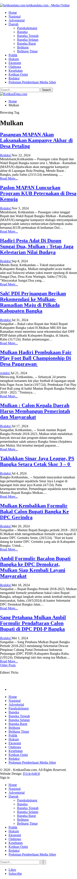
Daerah (13, 24)
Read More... (9, 178)
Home (13, 12)
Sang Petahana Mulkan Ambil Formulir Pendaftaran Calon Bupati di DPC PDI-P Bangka (33, 623)
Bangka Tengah (27, 36)
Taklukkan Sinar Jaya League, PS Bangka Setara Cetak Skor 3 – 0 (37, 461)
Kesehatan (16, 70)
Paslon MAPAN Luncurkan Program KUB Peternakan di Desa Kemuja (38, 193)
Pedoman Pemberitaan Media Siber (32, 82)
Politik (13, 55)
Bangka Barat (26, 43)
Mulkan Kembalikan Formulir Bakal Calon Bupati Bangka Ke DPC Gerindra (34, 511)
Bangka (22, 32)
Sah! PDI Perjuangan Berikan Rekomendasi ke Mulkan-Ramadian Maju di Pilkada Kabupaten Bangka (33, 302)
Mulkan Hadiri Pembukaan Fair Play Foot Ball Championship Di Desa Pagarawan (36, 358)
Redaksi (14, 78)
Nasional (15, 16)
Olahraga (15, 67)
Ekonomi (15, 63)
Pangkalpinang (27, 28)
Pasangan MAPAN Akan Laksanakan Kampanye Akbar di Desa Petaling (36, 140)
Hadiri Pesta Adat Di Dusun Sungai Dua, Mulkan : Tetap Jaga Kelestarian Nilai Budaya (36, 246)
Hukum (14, 59)
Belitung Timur (27, 51)
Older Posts (8, 665)
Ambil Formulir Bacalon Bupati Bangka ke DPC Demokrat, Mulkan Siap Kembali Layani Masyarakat (35, 567)
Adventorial (17, 20)
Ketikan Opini (18, 74)
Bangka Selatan (27, 39)
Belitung (23, 47)
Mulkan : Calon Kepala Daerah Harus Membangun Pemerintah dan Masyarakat (35, 411)
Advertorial (16, 704)
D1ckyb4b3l (31, 773)
